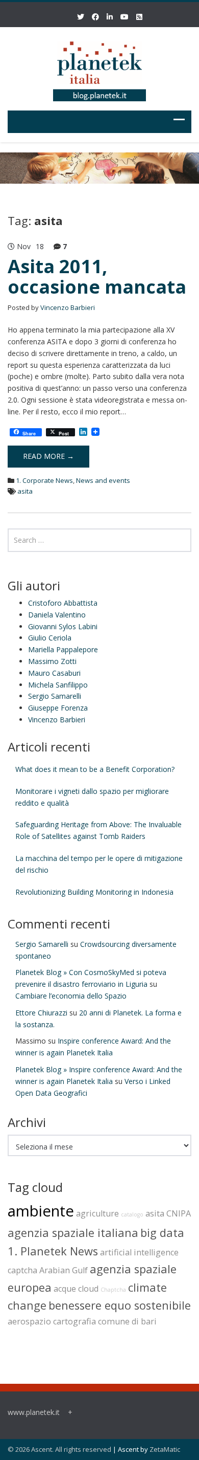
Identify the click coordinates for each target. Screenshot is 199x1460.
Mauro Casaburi (54, 673)
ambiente (41, 1211)
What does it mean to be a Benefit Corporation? (95, 769)
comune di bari (127, 1321)
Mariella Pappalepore (63, 649)
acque (65, 1288)
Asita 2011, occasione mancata (97, 276)
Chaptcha (113, 1289)
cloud (88, 1288)
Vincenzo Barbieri (67, 307)
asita (25, 491)
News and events (103, 480)
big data (162, 1232)
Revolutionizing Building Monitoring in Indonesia (94, 892)
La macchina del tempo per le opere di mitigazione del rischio (99, 864)
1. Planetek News (53, 1251)
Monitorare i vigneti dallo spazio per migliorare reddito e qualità (92, 797)
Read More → (48, 456)
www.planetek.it (34, 1412)
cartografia (74, 1321)
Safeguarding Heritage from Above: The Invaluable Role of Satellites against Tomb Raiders (98, 830)
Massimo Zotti (52, 661)
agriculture (97, 1213)
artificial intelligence (139, 1252)
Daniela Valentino (57, 615)
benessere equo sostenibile (119, 1305)
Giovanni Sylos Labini (62, 626)
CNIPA (178, 1213)
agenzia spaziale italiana (73, 1232)
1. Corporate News (44, 480)
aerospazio (29, 1321)
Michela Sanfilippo (58, 685)
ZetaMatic (165, 1449)
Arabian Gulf (63, 1270)
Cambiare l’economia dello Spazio (71, 996)
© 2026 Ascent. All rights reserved (59, 1449)
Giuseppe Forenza (58, 708)
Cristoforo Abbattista (62, 603)
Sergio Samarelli (54, 696)
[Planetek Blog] (99, 66)
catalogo (132, 1214)
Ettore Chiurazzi (41, 1012)
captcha (22, 1270)
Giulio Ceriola (49, 638)
